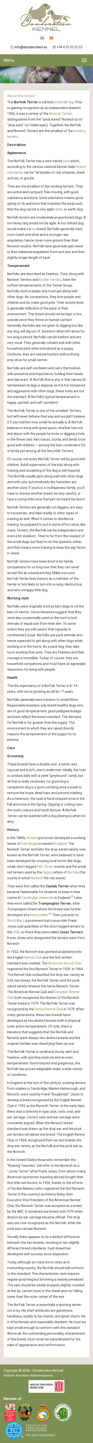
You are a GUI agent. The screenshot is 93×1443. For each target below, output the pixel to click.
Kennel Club (33, 957)
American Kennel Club (64, 963)
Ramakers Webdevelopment (34, 1375)
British (31, 838)
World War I (15, 921)
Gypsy (47, 872)
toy (33, 229)
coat (66, 161)
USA (16, 932)
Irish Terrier (45, 866)
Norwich (37, 878)
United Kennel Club (49, 1009)
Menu (9, 60)
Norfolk (72, 872)
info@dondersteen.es (31, 47)
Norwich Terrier (60, 114)
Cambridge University (37, 898)
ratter (59, 209)
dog (71, 102)
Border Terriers (50, 280)
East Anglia (29, 844)
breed (59, 102)
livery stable (39, 915)
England (61, 844)
